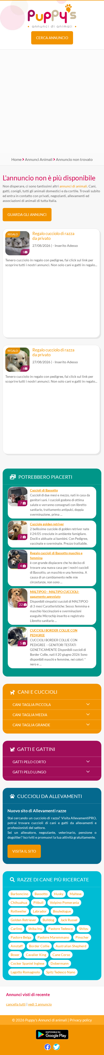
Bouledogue (62, 911)
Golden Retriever (23, 920)
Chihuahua (19, 902)
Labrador (40, 911)
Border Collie (39, 946)
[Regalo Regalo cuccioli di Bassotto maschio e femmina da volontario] (17, 559)
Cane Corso (61, 955)
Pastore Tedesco (60, 929)
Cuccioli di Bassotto (44, 490)
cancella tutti (16, 1004)
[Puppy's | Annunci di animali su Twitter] (56, 1048)
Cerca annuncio (52, 38)
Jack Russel (68, 920)
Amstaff (17, 946)
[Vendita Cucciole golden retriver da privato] (17, 530)
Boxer (15, 955)
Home (16, 159)
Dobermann (60, 963)
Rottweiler (19, 911)
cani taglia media (30, 715)
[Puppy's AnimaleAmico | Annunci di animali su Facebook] (47, 1048)
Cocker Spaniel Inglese (27, 963)
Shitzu (83, 929)
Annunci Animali (38, 159)
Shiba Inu (35, 929)
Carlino (16, 929)
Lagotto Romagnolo (25, 972)
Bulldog (48, 920)
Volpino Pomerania (64, 902)
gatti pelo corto (29, 762)
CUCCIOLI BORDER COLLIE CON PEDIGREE (53, 633)
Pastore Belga (21, 937)
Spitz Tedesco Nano (60, 972)
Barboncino (19, 894)
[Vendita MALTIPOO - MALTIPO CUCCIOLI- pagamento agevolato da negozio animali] (17, 598)
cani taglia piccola (32, 704)
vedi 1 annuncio (40, 1004)
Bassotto (41, 894)
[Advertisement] (52, 101)
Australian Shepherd (71, 946)
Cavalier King (36, 955)
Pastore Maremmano (53, 937)
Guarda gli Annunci (27, 214)
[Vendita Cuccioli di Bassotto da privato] (17, 496)
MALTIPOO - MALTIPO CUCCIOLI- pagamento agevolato (54, 594)
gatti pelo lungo (29, 772)
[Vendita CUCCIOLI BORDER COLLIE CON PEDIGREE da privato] (17, 636)
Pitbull (38, 902)
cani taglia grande (31, 725)
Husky (58, 894)
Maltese (76, 894)
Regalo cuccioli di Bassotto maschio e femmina (56, 555)
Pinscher (82, 937)
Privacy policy (81, 1020)
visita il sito (24, 851)
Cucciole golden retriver (47, 524)
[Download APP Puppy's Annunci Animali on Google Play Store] (52, 1038)
